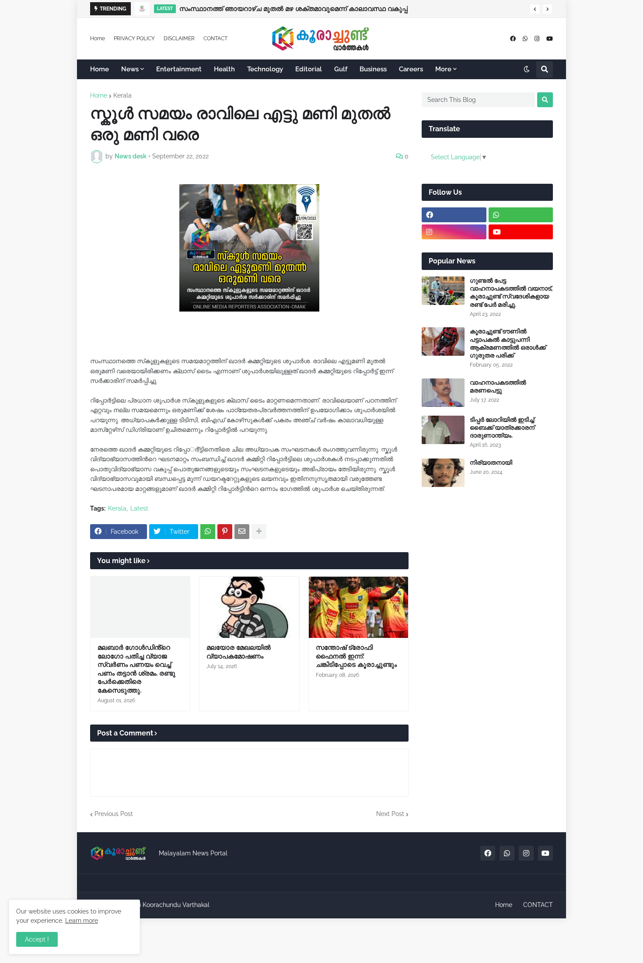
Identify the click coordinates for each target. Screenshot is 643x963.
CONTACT (215, 38)
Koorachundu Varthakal (176, 904)
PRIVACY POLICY (134, 38)
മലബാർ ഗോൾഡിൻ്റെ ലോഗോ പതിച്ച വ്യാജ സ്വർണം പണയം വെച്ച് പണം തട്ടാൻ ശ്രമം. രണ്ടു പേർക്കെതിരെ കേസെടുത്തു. (136, 669)
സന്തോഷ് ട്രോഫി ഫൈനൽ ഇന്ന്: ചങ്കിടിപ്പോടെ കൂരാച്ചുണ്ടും (356, 656)
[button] (535, 9)
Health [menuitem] (224, 69)
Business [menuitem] (373, 69)
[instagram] (537, 38)
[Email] (241, 531)
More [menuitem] (443, 69)
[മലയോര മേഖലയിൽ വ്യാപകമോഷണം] (249, 607)
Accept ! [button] (37, 939)
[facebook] (513, 38)
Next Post (390, 813)
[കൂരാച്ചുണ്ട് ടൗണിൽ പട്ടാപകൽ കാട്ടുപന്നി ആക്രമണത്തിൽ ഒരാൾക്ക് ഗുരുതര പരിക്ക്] (443, 341)
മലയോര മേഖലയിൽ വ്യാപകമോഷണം (238, 652)
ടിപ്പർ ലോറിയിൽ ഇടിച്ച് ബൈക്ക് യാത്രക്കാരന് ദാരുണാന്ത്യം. (502, 427)
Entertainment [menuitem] (179, 69)
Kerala (122, 95)
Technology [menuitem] (265, 69)
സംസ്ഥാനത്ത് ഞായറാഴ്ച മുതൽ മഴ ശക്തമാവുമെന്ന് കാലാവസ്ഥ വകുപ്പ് (293, 9)
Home (97, 38)
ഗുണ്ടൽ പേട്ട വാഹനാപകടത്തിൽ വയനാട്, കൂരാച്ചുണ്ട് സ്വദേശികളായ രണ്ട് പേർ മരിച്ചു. (511, 292)
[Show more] (259, 531)
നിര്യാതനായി (491, 462)
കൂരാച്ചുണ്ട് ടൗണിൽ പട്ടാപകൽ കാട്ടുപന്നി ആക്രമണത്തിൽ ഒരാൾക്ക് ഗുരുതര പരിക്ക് (508, 343)
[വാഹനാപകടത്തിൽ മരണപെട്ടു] (443, 392)
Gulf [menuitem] (340, 69)
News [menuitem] (130, 69)
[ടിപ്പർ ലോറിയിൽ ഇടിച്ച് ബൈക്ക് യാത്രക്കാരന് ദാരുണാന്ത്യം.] (443, 430)
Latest (139, 508)
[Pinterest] (224, 531)
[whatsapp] (525, 38)
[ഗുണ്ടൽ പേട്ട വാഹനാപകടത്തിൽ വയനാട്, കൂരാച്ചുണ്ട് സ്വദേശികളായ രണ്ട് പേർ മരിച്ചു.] (443, 291)
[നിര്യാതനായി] (443, 473)
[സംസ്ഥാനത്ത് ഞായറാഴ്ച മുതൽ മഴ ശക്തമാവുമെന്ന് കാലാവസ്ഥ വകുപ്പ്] (142, 8)
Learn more (81, 920)
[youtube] (549, 38)
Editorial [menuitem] (308, 69)
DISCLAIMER (179, 38)
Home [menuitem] (99, 69)
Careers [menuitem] (411, 69)
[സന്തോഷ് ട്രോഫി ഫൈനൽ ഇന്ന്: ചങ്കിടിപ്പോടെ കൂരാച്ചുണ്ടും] (358, 607)
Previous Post (113, 813)
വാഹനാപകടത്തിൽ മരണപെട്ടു (498, 386)
